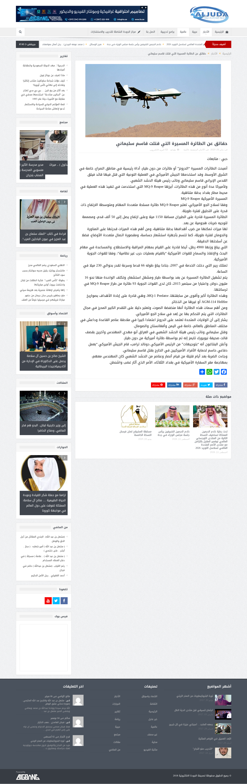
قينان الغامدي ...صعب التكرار (51, 712)
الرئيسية (219, 31)
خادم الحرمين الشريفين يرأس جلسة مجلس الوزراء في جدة (169, 44)
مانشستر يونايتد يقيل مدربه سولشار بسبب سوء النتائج (43, 268)
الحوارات (116, 693)
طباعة (173, 150)
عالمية (183, 31)
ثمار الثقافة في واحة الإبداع (45, 44)
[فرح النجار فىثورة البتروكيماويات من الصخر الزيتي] (78, 730)
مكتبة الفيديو (150, 739)
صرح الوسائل (130, 44)
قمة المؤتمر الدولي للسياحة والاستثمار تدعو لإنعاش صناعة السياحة (45, 106)
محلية (154, 732)
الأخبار (206, 31)
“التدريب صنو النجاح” (203, 738)
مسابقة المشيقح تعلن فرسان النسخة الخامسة (136, 433)
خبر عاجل (152, 709)
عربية (194, 31)
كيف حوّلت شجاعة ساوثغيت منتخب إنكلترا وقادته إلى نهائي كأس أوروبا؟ (44, 82)
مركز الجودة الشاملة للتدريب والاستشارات (113, 31)
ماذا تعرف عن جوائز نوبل (52, 75)
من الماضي (114, 739)
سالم (67, 708)
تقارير (117, 701)
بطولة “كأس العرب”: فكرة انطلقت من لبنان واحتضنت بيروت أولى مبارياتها (43, 277)
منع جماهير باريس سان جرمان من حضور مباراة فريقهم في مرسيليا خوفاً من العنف (43, 293)
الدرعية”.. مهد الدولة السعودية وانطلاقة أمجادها (44, 67)
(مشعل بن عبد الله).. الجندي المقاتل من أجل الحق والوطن (42, 528)
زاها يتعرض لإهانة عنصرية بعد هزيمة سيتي (42, 285)
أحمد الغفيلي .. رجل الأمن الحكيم (48, 565)
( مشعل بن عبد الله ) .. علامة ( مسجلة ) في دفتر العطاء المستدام (43, 548)
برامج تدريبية (167, 31)
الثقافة (153, 693)
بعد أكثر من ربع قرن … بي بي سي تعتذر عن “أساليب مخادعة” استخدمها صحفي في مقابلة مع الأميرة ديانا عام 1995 (43, 94)
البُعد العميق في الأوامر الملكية (214, 728)
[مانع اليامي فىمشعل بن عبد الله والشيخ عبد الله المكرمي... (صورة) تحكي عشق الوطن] (78, 690)
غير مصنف (152, 724)
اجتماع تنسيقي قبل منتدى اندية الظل (193, 700)
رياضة (117, 709)
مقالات (116, 732)
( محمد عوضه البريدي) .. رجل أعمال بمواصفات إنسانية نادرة (91, 44)
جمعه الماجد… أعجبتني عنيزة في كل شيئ (191, 714)
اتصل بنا (150, 31)
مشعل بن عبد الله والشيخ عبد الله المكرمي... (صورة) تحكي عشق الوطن (46, 692)
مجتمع (117, 724)
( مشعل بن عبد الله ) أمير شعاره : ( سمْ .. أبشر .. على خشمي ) (44, 538)
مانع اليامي (64, 686)
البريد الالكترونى (157, 150)
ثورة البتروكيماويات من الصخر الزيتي (194, 686)
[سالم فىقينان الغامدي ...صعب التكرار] (78, 712)
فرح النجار (65, 726)
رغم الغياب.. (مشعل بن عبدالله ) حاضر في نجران (44, 557)
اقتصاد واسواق (149, 686)
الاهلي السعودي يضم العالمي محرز (46, 260)
